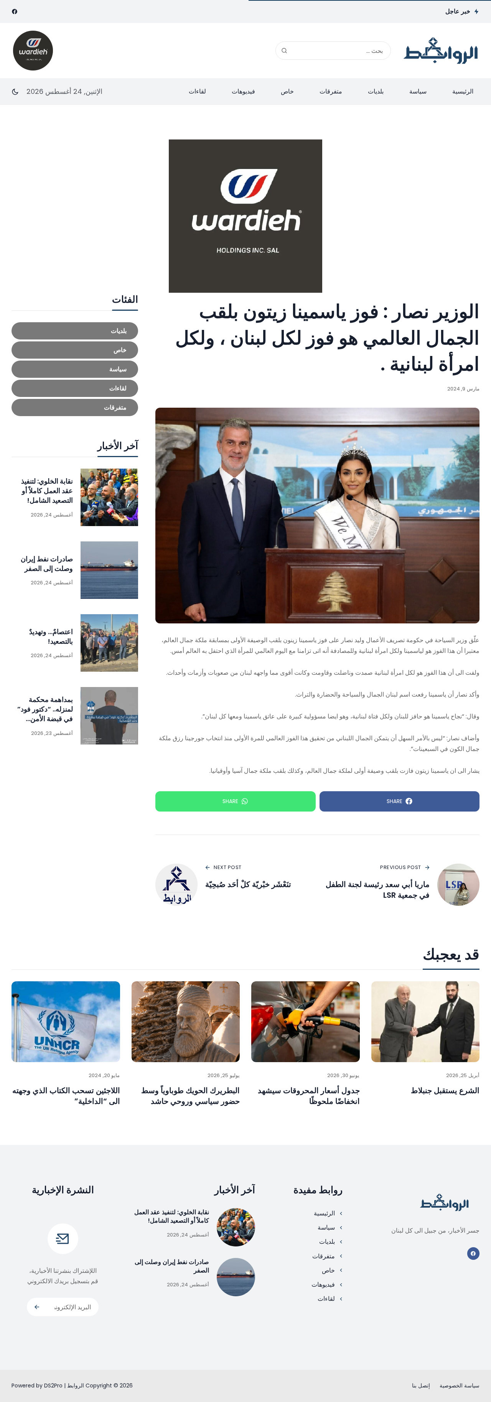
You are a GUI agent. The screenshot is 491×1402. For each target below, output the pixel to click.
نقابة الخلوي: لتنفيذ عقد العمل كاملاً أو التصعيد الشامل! (47, 490)
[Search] (284, 50)
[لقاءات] (75, 388)
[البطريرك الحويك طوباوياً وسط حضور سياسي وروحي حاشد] (186, 1022)
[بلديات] (75, 330)
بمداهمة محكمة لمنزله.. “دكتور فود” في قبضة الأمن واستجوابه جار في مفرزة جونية (45, 719)
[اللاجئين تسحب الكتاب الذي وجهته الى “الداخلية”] (66, 1022)
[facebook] (14, 11)
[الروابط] (440, 50)
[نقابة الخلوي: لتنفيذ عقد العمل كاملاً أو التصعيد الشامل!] (109, 497)
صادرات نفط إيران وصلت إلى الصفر (47, 563)
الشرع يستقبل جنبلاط (445, 1090)
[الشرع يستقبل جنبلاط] (425, 1022)
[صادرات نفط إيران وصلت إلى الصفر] (109, 570)
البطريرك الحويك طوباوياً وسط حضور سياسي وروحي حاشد (190, 1096)
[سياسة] (75, 369)
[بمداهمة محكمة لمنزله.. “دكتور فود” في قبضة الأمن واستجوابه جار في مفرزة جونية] (109, 715)
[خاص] (75, 350)
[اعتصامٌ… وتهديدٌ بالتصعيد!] (109, 643)
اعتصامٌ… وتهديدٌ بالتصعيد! (51, 636)
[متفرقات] (75, 407)
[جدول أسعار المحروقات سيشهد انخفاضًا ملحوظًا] (305, 1022)
